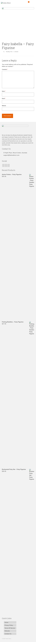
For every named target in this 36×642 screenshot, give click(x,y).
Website (4, 105)
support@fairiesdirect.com (11, 155)
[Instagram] (6, 165)
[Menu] (32, 3)
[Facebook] (3, 165)
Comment (5, 69)
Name (3, 91)
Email (3, 98)
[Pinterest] (8, 165)
